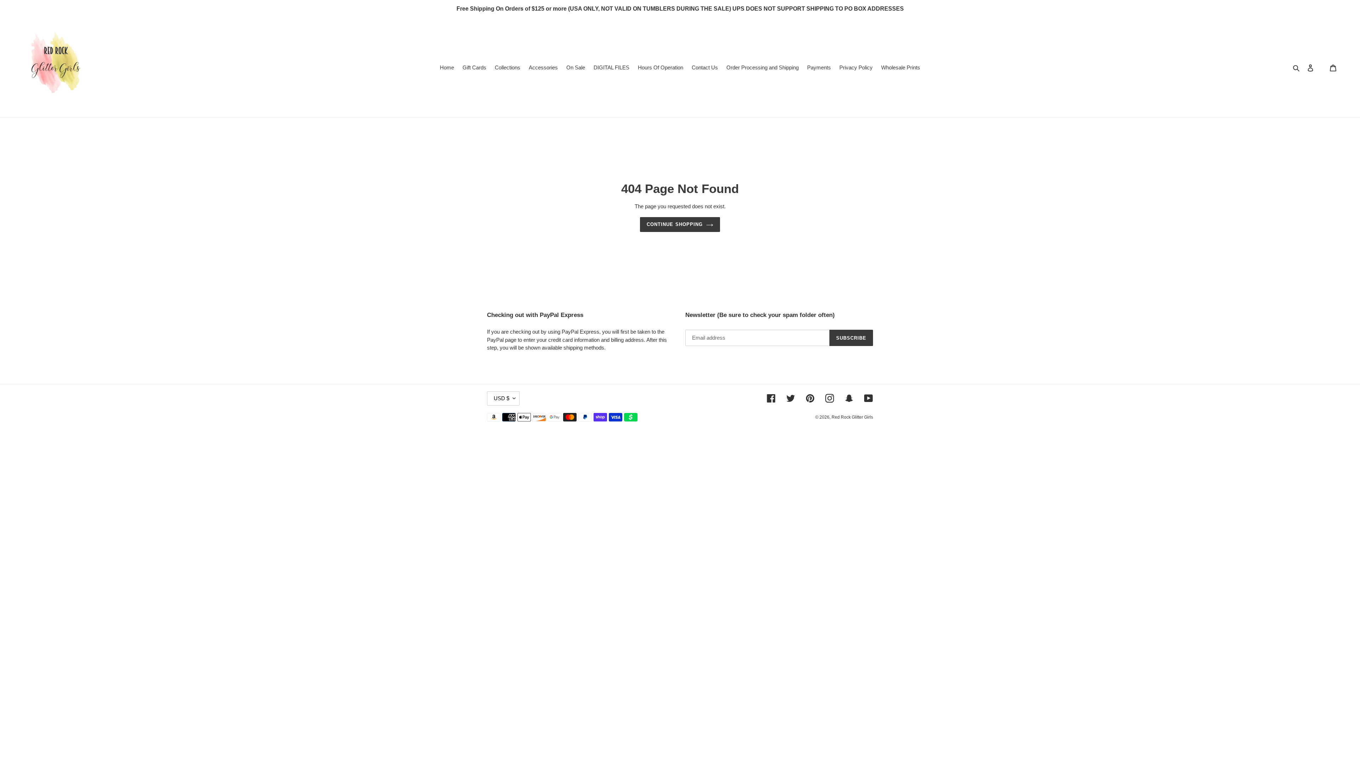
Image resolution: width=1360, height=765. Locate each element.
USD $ (501, 398)
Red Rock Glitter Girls (852, 417)
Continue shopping (675, 224)
